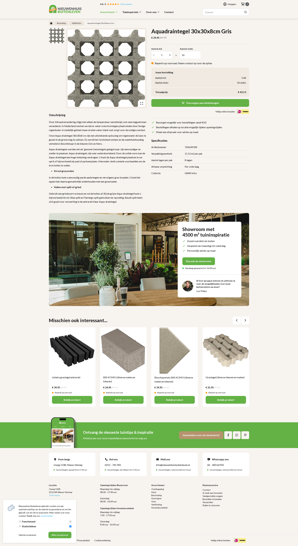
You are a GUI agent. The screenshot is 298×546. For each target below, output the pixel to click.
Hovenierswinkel (159, 507)
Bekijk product (72, 399)
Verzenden (208, 502)
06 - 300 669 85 (215, 464)
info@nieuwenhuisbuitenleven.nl (173, 464)
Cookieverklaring (102, 540)
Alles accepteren (60, 535)
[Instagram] (237, 435)
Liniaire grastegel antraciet (66, 377)
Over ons (151, 12)
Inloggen (232, 4)
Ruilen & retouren (211, 505)
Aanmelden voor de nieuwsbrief (201, 435)
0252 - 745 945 (113, 464)
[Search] (245, 12)
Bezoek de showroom (198, 261)
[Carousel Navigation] (241, 320)
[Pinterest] (245, 435)
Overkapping (157, 489)
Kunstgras (156, 498)
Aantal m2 (156, 48)
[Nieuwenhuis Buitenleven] (65, 9)
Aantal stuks (186, 48)
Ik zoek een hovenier (213, 493)
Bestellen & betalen (212, 499)
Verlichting (156, 504)
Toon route (54, 495)
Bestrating (156, 495)
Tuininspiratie (130, 12)
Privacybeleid (83, 540)
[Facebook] (228, 435)
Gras (153, 501)
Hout (153, 492)
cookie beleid (47, 516)
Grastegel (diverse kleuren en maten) (225, 377)
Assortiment (107, 12)
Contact (169, 12)
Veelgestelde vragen (213, 496)
